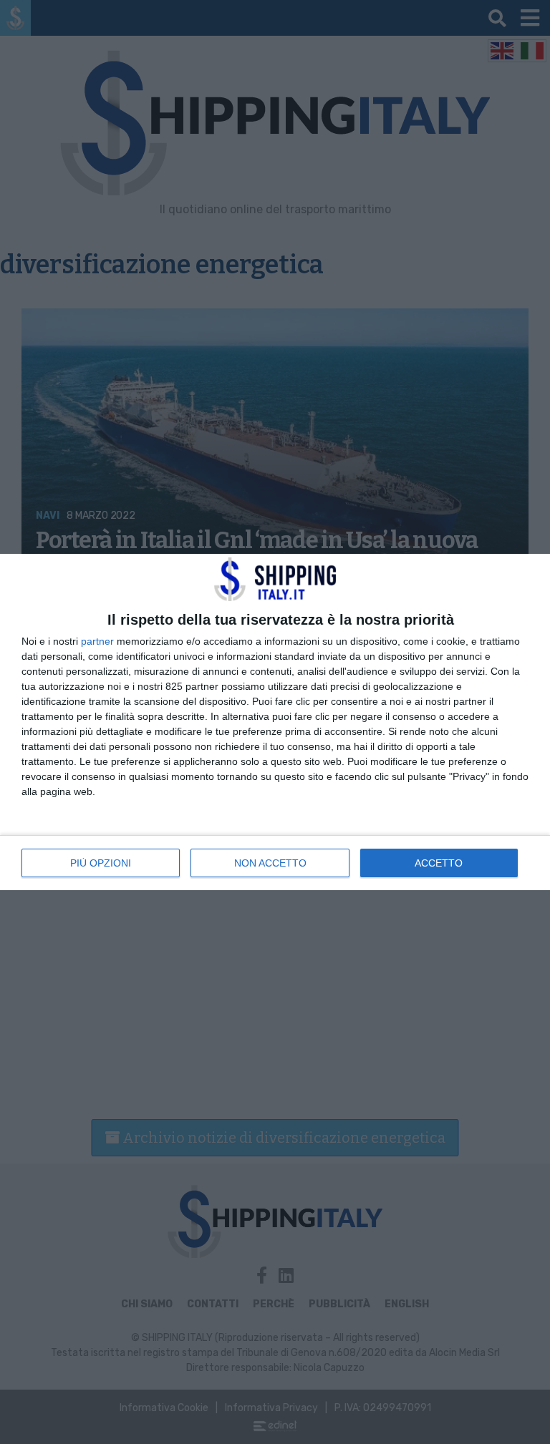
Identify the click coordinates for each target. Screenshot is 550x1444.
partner (97, 641)
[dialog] (275, 721)
